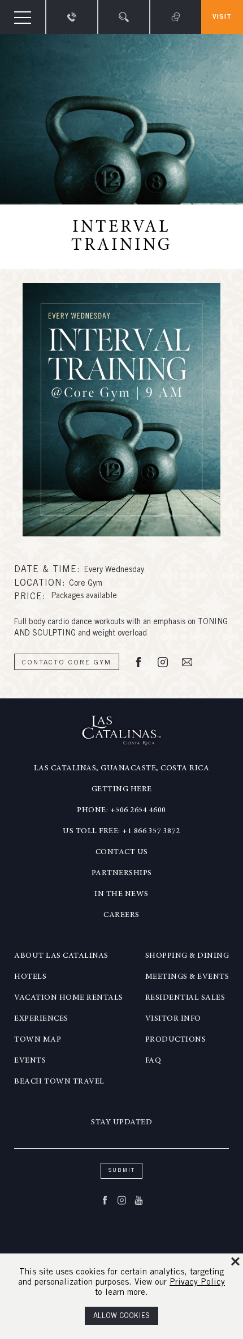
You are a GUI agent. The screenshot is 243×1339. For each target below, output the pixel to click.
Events (30, 1061)
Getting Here (122, 790)
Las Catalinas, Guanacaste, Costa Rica (122, 769)
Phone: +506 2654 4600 (121, 811)
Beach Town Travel (59, 1082)
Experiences (41, 1019)
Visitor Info (173, 1019)
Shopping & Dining (187, 956)
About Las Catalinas (61, 956)
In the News (121, 894)
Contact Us (122, 852)
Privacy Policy (197, 1282)
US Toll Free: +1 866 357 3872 (121, 831)
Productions (175, 1040)
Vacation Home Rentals (68, 998)
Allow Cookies (121, 1316)
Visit (222, 17)
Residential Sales (185, 998)
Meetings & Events (187, 977)
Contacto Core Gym (66, 662)
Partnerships (122, 873)
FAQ (153, 1061)
